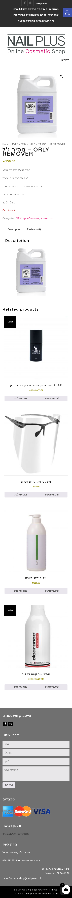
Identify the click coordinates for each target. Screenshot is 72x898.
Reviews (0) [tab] (34, 229)
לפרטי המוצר (36, 347)
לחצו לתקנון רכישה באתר (16, 833)
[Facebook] (5, 724)
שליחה (9, 785)
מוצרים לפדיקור (30, 218)
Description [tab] (14, 229)
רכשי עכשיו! (52, 398)
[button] (67, 12)
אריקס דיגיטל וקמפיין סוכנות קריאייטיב (32, 890)
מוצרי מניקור (46, 218)
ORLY (18, 218)
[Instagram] (10, 724)
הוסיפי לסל (20, 398)
